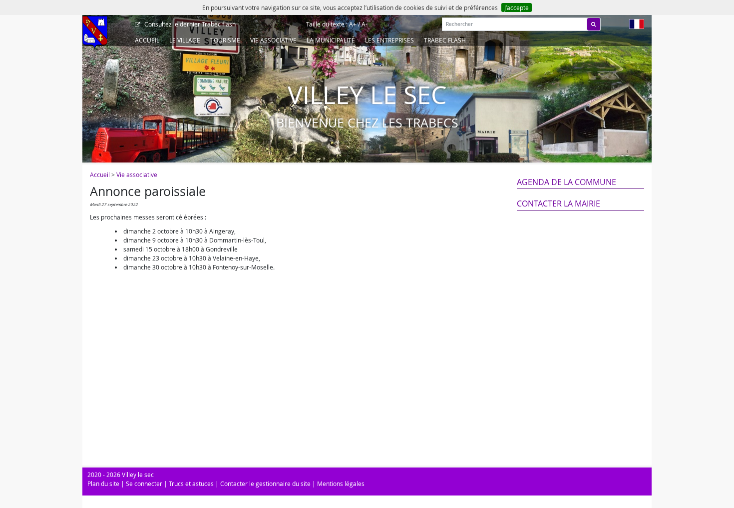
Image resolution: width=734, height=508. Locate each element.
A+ (353, 24)
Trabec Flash (445, 40)
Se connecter (144, 484)
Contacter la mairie (558, 203)
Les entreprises (389, 40)
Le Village (184, 40)
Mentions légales (341, 484)
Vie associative (273, 40)
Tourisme (225, 40)
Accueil (147, 40)
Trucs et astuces (191, 484)
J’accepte (516, 8)
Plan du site (103, 484)
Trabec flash (190, 24)
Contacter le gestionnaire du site (265, 484)
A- (364, 24)
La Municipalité (331, 40)
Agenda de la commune (566, 182)
